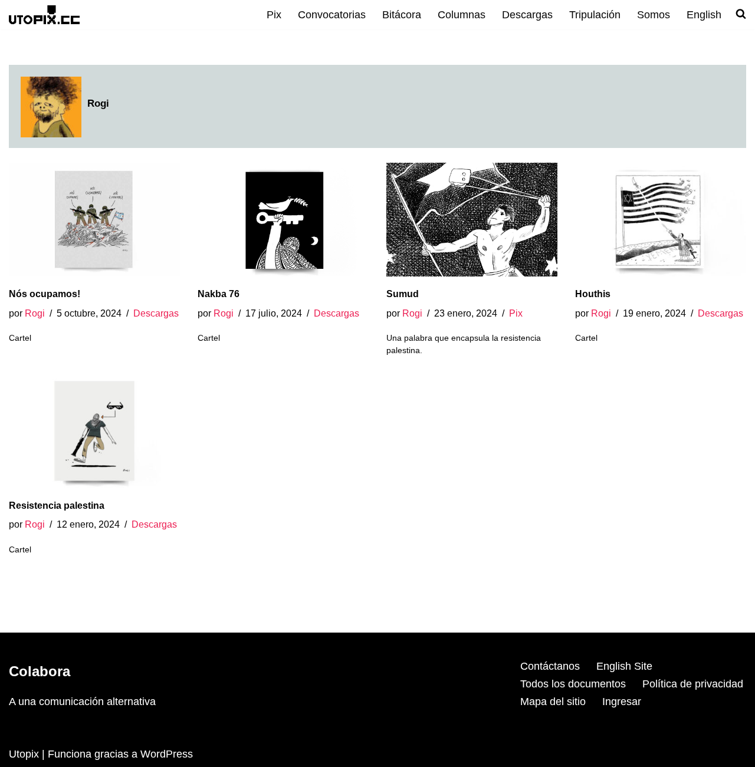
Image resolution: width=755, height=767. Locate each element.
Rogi (35, 313)
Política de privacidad (692, 684)
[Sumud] (471, 219)
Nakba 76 (218, 294)
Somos (653, 15)
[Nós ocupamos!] (94, 219)
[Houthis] (660, 219)
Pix (274, 15)
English (704, 15)
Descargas (527, 15)
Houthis (592, 294)
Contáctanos (550, 666)
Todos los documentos (573, 684)
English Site (624, 666)
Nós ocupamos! (44, 294)
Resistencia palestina (56, 506)
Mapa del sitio (553, 701)
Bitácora (401, 15)
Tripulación (595, 15)
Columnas (461, 15)
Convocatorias (332, 15)
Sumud (402, 294)
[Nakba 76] (283, 219)
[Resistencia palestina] (94, 431)
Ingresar (621, 701)
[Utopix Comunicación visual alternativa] (44, 14)
